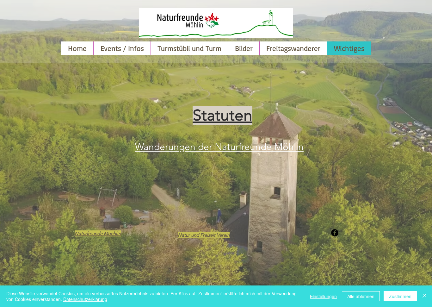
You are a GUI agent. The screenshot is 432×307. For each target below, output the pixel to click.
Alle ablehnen (360, 296)
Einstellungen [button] (323, 296)
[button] (243, 48)
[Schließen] (424, 296)
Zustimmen (400, 296)
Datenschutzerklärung (85, 299)
